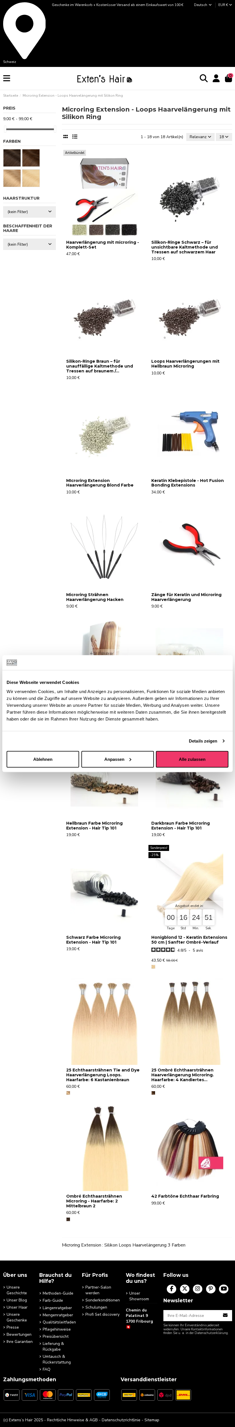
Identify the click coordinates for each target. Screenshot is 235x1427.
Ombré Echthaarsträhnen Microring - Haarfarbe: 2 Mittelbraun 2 (94, 1201)
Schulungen (96, 1307)
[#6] (68, 1093)
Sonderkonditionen (102, 1300)
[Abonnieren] (225, 1315)
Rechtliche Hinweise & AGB (72, 1420)
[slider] (5, 129)
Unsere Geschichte (17, 1290)
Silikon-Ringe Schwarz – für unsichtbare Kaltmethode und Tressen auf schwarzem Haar (184, 247)
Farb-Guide (53, 1300)
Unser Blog (17, 1300)
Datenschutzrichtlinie (121, 1420)
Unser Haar (17, 1307)
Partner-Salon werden (98, 1290)
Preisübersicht (55, 1336)
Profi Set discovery (102, 1314)
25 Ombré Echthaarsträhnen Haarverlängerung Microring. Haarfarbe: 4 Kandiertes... (182, 1074)
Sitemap (151, 1420)
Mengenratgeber (58, 1315)
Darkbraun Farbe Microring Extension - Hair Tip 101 (180, 826)
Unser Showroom (139, 1296)
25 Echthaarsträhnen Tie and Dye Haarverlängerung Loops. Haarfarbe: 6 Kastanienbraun (103, 1074)
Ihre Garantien (20, 1341)
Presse (13, 1327)
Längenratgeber (57, 1308)
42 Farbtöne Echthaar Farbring (185, 1196)
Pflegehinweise (57, 1329)
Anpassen (114, 759)
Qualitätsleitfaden (59, 1322)
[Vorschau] (104, 235)
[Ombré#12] (153, 967)
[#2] (68, 1219)
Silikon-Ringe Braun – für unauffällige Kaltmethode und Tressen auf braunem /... (99, 366)
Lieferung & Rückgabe (53, 1346)
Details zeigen (203, 741)
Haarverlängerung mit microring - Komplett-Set (102, 245)
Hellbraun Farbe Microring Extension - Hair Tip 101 (94, 826)
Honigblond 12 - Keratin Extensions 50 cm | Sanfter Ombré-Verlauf (189, 940)
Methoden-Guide (58, 1293)
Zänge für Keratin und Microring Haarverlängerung (186, 597)
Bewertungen (19, 1334)
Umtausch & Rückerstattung (57, 1359)
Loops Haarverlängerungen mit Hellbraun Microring (185, 364)
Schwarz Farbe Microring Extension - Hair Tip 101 (93, 940)
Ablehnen (42, 759)
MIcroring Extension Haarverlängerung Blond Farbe (100, 483)
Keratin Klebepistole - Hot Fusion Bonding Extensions (187, 483)
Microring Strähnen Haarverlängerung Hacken (95, 597)
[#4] (153, 1093)
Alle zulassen (192, 759)
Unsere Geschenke (17, 1317)
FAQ (46, 1369)
